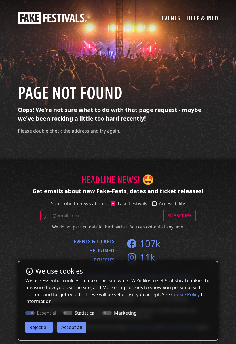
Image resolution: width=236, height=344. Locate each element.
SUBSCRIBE (180, 216)
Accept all (71, 327)
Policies (104, 260)
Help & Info (202, 18)
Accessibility (172, 203)
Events (170, 18)
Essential (46, 313)
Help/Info (102, 250)
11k (146, 257)
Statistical (85, 313)
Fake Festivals (132, 203)
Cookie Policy (185, 294)
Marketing (125, 313)
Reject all (39, 327)
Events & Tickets (94, 241)
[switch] (67, 313)
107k (149, 243)
